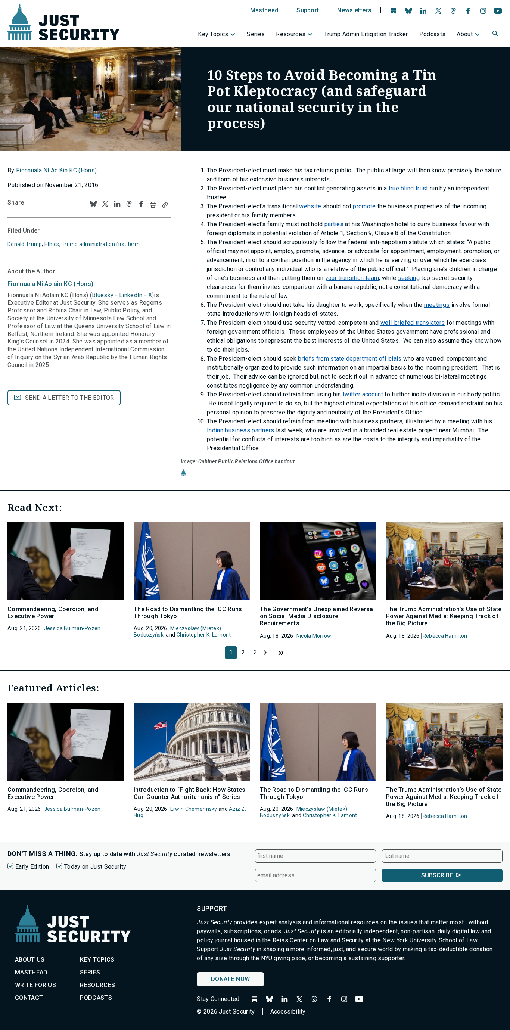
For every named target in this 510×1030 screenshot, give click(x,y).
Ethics (51, 244)
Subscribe (437, 875)
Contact (29, 997)
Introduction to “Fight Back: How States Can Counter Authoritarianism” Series (189, 793)
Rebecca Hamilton (445, 636)
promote (364, 206)
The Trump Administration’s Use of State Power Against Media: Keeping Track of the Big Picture (443, 616)
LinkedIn (131, 295)
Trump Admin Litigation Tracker (366, 34)
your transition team (352, 277)
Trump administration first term (101, 244)
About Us (30, 959)
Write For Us (35, 985)
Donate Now (230, 979)
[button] (496, 34)
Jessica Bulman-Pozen (72, 628)
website (310, 206)
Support (307, 10)
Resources (290, 34)
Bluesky (102, 295)
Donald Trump (24, 244)
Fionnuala (50, 283)
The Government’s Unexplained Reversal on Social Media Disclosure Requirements (317, 616)
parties (333, 224)
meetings (437, 304)
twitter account (363, 394)
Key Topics (213, 34)
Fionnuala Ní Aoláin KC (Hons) (56, 170)
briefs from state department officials (349, 358)
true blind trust (408, 188)
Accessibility (288, 1011)
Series (256, 34)
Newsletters (354, 10)
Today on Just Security (95, 866)
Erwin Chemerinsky (193, 809)
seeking (409, 277)
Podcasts (432, 34)
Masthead (264, 10)
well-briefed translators (412, 322)
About (465, 34)
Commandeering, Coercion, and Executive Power (52, 613)
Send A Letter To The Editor (69, 397)
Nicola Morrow (314, 636)
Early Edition (32, 866)
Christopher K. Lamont (204, 635)
